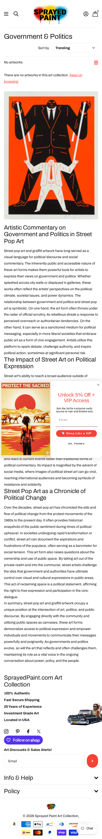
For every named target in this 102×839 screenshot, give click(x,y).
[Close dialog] (98, 385)
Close (51, 778)
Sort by (43, 48)
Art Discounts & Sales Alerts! (28, 750)
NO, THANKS (76, 443)
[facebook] (28, 731)
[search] (16, 13)
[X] (39, 731)
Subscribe (92, 760)
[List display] (96, 62)
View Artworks (7, 14)
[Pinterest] (18, 731)
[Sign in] (85, 14)
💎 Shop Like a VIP (76, 433)
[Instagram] (6, 731)
